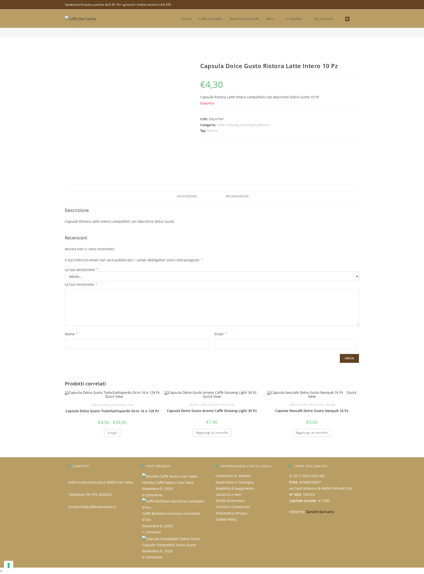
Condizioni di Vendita (233, 475)
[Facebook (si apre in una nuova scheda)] (357, 4)
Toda (130, 405)
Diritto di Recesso (230, 500)
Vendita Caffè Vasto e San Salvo (168, 482)
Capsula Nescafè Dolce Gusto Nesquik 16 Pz (311, 410)
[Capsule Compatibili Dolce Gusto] (171, 538)
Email (220, 334)
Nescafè (330, 404)
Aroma (193, 404)
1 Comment (151, 532)
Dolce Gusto (248, 125)
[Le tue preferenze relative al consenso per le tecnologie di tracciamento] (8, 565)
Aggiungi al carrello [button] (212, 432)
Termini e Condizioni (233, 506)
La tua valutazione (81, 269)
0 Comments (152, 495)
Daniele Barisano (320, 511)
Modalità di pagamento (235, 488)
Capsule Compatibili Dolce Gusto (169, 545)
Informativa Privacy (231, 513)
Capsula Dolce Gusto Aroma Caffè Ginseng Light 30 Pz (212, 410)
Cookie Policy (226, 519)
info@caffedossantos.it (97, 506)
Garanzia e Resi (228, 494)
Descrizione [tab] (187, 196)
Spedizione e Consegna (235, 482)
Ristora (264, 125)
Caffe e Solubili (227, 125)
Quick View (113, 396)
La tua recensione (81, 284)
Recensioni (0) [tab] (237, 196)
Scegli (112, 433)
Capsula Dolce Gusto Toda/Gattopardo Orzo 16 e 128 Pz (112, 411)
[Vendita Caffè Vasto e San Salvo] (170, 475)
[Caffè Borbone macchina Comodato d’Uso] (175, 503)
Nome (71, 334)
